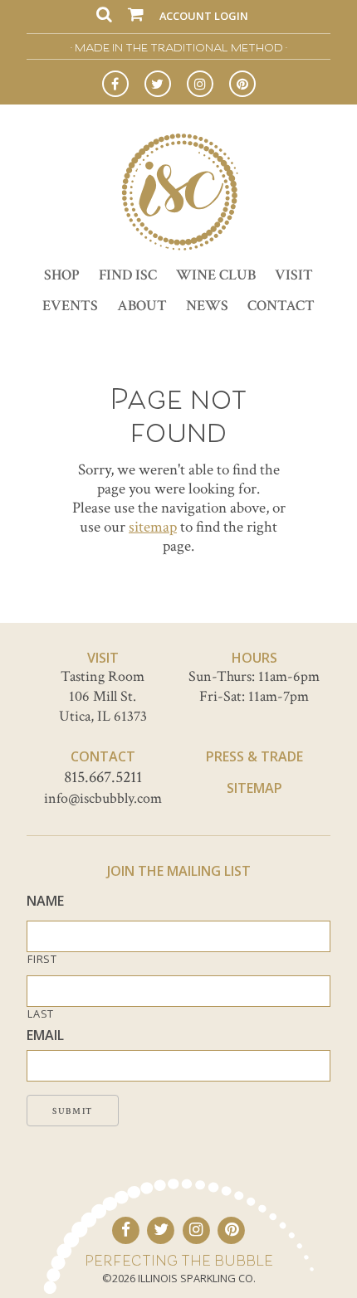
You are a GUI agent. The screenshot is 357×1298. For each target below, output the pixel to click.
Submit (72, 1111)
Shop (62, 274)
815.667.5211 (103, 777)
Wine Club (216, 274)
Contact (281, 305)
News (207, 305)
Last (40, 1014)
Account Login (203, 15)
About (142, 305)
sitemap (153, 527)
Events (70, 305)
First (41, 959)
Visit (294, 274)
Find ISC (128, 274)
